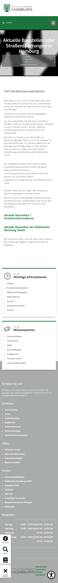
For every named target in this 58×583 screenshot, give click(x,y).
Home (28, 56)
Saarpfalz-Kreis (12, 485)
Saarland (9, 489)
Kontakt (38, 572)
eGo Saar (9, 494)
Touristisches (12, 341)
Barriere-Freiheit (12, 462)
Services (29, 62)
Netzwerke (10, 506)
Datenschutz (40, 567)
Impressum (40, 569)
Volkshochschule (13, 426)
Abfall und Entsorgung (16, 292)
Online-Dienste (13, 297)
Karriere (10, 310)
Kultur (9, 345)
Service (29, 59)
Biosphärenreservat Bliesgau (18, 502)
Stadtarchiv (10, 422)
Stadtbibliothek (12, 418)
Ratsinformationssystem (17, 288)
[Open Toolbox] (51, 575)
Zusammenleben (14, 336)
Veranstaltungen (14, 350)
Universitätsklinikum (14, 477)
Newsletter (40, 575)
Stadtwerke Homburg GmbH (18, 481)
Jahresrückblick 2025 (16, 363)
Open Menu (53, 23)
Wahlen (10, 283)
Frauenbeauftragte (14, 458)
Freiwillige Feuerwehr (15, 498)
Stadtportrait (12, 354)
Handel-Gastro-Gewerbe (16, 435)
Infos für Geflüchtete (15, 454)
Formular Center (14, 358)
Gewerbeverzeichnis (16, 305)
